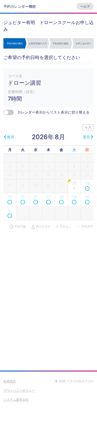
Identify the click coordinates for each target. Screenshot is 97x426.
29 (74, 196)
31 (10, 210)
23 (87, 183)
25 (23, 196)
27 (48, 196)
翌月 (86, 137)
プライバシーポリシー (19, 390)
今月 (88, 127)
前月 (10, 137)
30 (87, 196)
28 (61, 196)
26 (35, 196)
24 (9, 196)
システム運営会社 (16, 399)
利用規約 (9, 381)
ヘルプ (85, 6)
